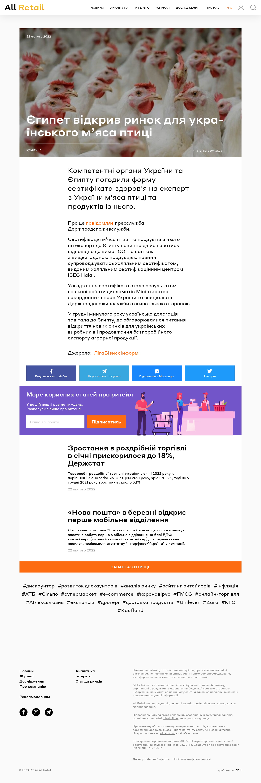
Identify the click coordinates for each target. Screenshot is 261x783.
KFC (230, 602)
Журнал (163, 7)
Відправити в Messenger (157, 376)
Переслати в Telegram (104, 376)
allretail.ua (140, 673)
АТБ (30, 594)
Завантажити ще (131, 567)
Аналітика (119, 7)
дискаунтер (40, 586)
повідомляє (100, 223)
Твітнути (209, 376)
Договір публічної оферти (151, 759)
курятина (34, 150)
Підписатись (106, 421)
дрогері (110, 602)
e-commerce (118, 594)
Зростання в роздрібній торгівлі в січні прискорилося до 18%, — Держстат (127, 455)
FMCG (184, 594)
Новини (97, 7)
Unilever (190, 602)
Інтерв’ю (142, 7)
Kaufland (132, 610)
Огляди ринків (88, 681)
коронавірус (155, 594)
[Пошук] (253, 7)
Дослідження (187, 7)
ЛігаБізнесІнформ (116, 353)
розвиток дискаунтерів (89, 586)
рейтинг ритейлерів (186, 586)
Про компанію (32, 686)
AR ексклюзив (46, 602)
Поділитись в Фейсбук (51, 376)
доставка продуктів (149, 602)
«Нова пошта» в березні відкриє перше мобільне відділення (127, 515)
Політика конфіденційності (192, 759)
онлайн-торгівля (219, 594)
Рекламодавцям (34, 696)
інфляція (227, 586)
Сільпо (50, 594)
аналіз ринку (140, 586)
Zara (212, 602)
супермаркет (80, 594)
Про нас (213, 7)
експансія (82, 602)
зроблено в (229, 770)
